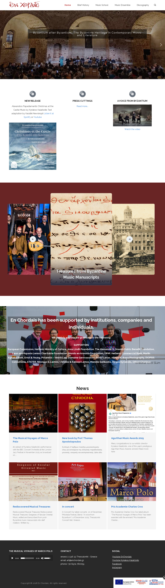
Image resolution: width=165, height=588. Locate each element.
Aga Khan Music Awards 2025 (127, 438)
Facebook (117, 564)
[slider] (27, 558)
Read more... (82, 106)
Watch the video (132, 129)
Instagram (117, 567)
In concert (68, 506)
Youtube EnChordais (122, 556)
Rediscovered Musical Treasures (31, 506)
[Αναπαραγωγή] (12, 558)
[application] (31, 558)
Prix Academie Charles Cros (127, 506)
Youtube (38, 117)
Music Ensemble (122, 5)
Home (68, 5)
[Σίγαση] (42, 558)
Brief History (83, 5)
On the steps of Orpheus (81, 277)
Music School (102, 5)
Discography (143, 5)
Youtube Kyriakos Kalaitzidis (125, 560)
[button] (82, 44)
